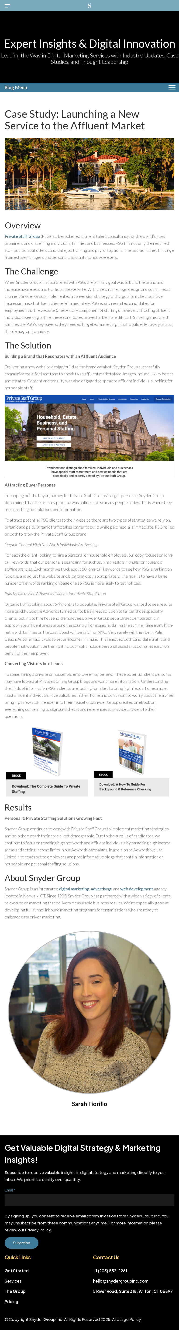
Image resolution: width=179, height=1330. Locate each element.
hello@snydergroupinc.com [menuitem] (120, 1281)
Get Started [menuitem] (17, 1270)
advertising (101, 888)
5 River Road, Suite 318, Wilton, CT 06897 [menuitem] (133, 1291)
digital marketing (74, 888)
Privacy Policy (38, 1229)
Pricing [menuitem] (11, 1301)
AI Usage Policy (126, 1319)
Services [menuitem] (13, 1281)
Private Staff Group (22, 236)
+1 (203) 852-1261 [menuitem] (110, 1270)
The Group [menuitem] (15, 1291)
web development (136, 888)
